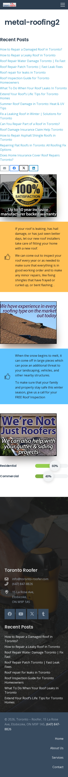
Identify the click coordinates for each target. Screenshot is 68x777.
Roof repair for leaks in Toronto (23, 72)
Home (59, 739)
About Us (56, 748)
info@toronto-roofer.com (30, 579)
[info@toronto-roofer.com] (8, 579)
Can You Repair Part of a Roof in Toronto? (30, 124)
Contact (58, 767)
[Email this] (4, 168)
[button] (62, 4)
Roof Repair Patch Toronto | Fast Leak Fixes (31, 67)
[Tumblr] (43, 614)
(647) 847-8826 (22, 584)
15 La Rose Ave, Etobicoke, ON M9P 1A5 (23, 597)
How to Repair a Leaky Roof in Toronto (28, 55)
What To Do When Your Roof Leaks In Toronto (33, 88)
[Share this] (14, 168)
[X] (32, 614)
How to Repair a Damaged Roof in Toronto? (31, 49)
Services (57, 757)
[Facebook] (10, 614)
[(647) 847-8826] (8, 584)
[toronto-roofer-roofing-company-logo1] (9, 5)
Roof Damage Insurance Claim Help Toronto (31, 129)
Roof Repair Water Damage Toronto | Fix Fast (32, 61)
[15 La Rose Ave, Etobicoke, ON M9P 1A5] (8, 592)
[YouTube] (21, 614)
